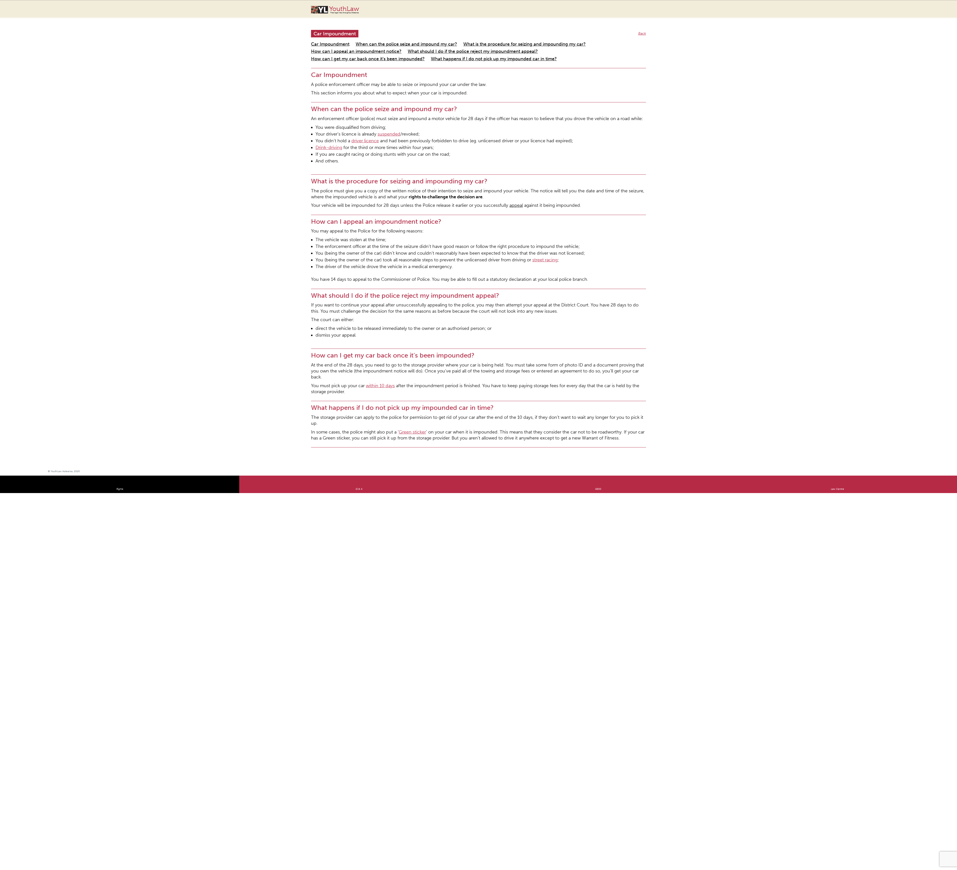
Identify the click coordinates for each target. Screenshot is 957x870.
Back (643, 28)
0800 (598, 401)
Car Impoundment (325, 38)
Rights (119, 401)
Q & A (359, 401)
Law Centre (837, 401)
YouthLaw (344, 9)
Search (895, 12)
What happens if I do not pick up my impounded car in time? (559, 44)
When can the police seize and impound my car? (385, 38)
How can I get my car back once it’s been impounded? (461, 44)
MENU (905, 8)
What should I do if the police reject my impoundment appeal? (361, 44)
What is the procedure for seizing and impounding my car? (477, 38)
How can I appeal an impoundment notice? (564, 38)
